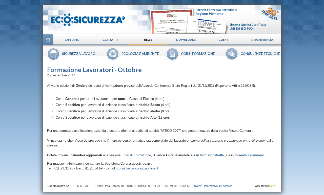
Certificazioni (214, 19)
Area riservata (262, 39)
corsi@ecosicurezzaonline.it (137, 168)
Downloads (186, 39)
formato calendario (249, 155)
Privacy (197, 185)
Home (48, 39)
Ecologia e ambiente (140, 54)
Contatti (110, 39)
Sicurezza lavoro (78, 54)
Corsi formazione (198, 54)
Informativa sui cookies (218, 185)
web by (265, 185)
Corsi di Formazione (136, 155)
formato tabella (212, 155)
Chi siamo (72, 39)
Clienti (224, 39)
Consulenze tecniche (260, 54)
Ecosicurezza (85, 18)
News (148, 39)
